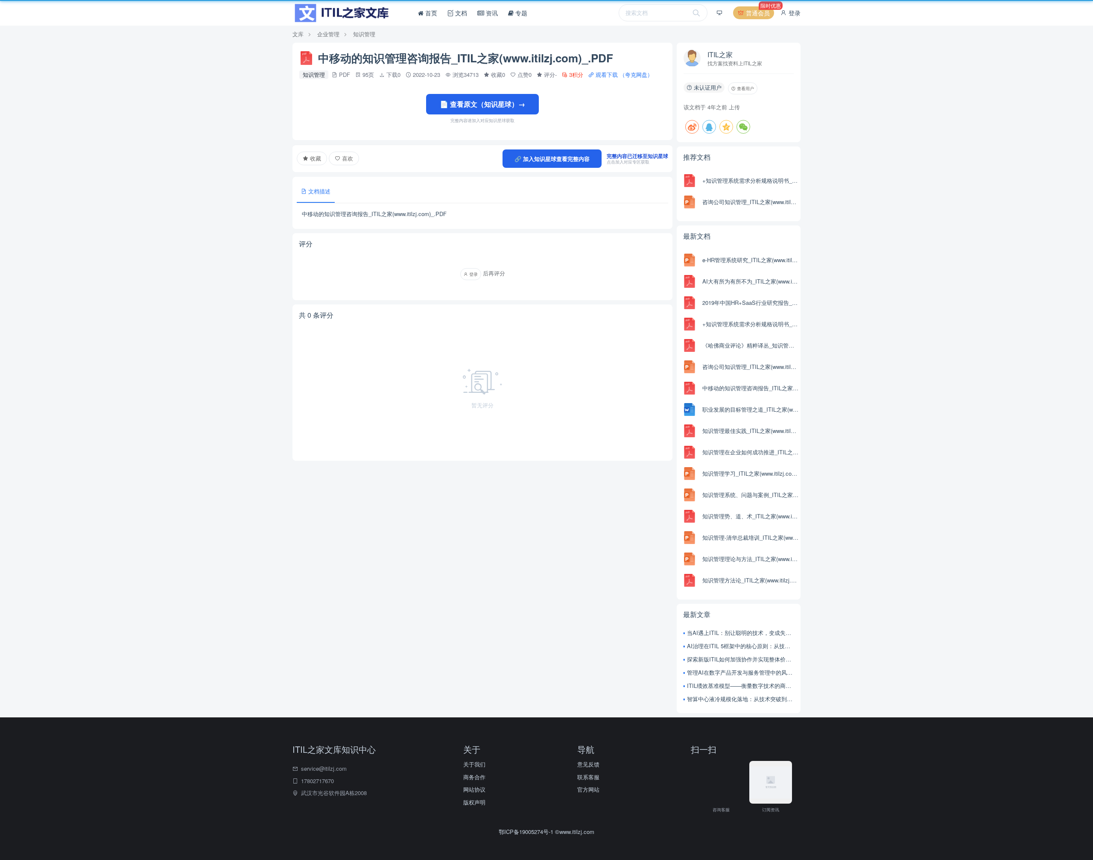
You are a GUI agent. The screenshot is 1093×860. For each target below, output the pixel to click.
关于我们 (474, 764)
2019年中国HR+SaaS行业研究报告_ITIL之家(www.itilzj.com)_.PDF (750, 302)
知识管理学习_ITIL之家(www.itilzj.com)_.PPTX (750, 473)
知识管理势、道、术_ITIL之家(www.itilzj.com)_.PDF (750, 516)
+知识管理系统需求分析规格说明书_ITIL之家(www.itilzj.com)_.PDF (750, 180)
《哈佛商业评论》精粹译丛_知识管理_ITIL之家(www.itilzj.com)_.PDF (750, 345)
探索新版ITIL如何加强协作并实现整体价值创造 (740, 659)
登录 (794, 13)
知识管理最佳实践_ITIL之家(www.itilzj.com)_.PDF (750, 431)
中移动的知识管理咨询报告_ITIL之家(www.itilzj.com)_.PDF (750, 388)
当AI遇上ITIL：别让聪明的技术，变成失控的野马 (740, 633)
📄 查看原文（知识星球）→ (482, 104)
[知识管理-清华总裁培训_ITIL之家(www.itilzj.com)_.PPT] (689, 537)
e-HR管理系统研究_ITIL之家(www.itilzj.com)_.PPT (750, 260)
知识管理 (364, 34)
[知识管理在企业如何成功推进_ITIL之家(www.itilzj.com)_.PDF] (689, 452)
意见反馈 (588, 764)
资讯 (491, 13)
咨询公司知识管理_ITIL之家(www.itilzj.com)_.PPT (750, 202)
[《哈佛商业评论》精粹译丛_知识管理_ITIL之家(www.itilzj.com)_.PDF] (689, 345)
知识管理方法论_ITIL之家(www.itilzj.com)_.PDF (750, 580)
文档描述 (318, 191)
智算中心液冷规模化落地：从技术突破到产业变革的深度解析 (740, 699)
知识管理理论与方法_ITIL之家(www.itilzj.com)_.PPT (750, 559)
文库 (298, 34)
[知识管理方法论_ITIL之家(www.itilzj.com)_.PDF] (689, 580)
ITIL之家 (720, 54)
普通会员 (759, 11)
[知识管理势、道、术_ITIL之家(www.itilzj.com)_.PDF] (689, 516)
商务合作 (474, 777)
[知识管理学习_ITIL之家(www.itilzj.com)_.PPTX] (689, 473)
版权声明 (474, 802)
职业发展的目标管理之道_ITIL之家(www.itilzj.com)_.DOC (750, 409)
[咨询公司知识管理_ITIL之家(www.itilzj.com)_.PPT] (689, 202)
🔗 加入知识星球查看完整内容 (552, 159)
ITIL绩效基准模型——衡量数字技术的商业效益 (740, 686)
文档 (460, 13)
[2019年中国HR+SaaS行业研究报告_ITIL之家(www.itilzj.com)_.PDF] (689, 302)
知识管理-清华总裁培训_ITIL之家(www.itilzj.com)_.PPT (750, 537)
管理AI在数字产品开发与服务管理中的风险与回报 (740, 672)
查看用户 (745, 88)
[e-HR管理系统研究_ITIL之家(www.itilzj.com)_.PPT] (689, 260)
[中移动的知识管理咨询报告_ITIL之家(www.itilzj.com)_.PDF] (689, 388)
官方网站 (588, 789)
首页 (430, 13)
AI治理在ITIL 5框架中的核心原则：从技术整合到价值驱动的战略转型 (740, 646)
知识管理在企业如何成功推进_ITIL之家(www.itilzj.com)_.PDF (750, 452)
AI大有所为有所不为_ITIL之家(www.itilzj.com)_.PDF (750, 281)
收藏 (314, 158)
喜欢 (346, 158)
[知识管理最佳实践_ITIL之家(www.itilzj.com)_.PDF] (689, 430)
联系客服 (588, 777)
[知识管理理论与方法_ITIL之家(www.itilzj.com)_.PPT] (689, 558)
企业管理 (328, 34)
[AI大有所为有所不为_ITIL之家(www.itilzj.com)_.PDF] (689, 281)
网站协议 (474, 789)
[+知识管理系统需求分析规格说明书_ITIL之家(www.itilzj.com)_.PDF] (689, 180)
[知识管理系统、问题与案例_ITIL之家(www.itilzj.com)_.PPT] (689, 494)
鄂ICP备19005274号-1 (527, 832)
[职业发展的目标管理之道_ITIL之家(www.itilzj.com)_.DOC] (689, 409)
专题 (520, 13)
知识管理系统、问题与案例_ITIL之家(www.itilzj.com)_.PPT (750, 495)
